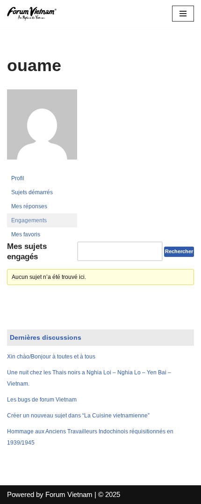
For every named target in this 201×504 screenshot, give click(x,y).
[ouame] (42, 167)
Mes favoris (25, 234)
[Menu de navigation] (183, 14)
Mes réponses (29, 206)
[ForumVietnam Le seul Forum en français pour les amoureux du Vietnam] (35, 14)
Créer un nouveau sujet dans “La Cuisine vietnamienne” (78, 415)
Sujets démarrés (32, 192)
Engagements (29, 220)
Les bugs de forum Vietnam (42, 399)
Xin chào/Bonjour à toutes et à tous (51, 356)
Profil (17, 178)
